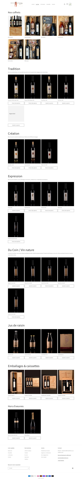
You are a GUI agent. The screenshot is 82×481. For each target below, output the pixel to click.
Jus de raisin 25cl (28, 354)
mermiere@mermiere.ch (63, 457)
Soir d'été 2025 (27, 164)
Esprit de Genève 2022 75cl (12, 435)
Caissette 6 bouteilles (61, 395)
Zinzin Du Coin (10, 354)
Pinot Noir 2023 (60, 100)
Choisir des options (16, 103)
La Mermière (42, 478)
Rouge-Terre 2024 (44, 164)
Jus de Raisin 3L (61, 354)
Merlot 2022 (60, 207)
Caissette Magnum (11, 395)
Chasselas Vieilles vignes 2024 (13, 100)
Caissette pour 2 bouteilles (45, 395)
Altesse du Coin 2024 (28, 283)
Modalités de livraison (45, 450)
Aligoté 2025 (12, 113)
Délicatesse (27, 60)
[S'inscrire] (28, 468)
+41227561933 (61, 460)
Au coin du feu (60, 37)
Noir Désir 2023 (27, 207)
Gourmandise (10, 60)
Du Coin (26, 455)
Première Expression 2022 (12, 238)
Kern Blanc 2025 (11, 164)
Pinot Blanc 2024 (44, 100)
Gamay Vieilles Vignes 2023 (29, 100)
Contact (9, 457)
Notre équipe (43, 457)
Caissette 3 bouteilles (28, 395)
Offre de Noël (10, 37)
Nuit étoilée (43, 37)
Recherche (10, 450)
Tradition (26, 459)
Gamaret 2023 (43, 207)
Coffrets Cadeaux (28, 450)
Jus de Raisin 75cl (44, 354)
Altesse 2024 (10, 207)
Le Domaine (10, 455)
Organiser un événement (46, 452)
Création (26, 452)
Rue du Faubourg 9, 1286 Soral (64, 455)
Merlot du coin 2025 (61, 283)
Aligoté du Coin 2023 (11, 283)
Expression (27, 457)
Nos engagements (44, 455)
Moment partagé (27, 37)
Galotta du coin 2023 (11, 314)
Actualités (10, 452)
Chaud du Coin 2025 (44, 283)
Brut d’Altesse (27, 435)
